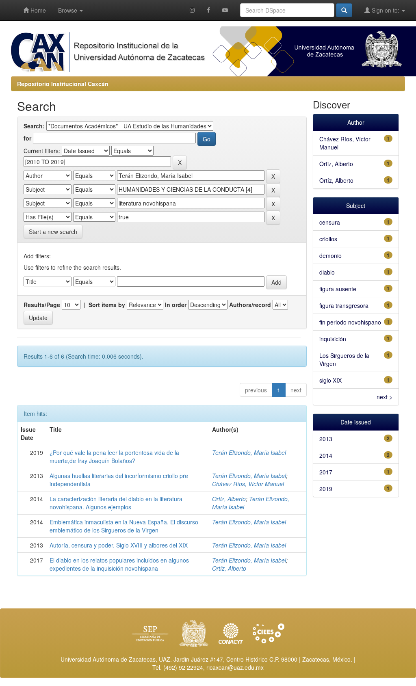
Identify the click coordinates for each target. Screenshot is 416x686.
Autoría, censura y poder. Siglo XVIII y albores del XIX (119, 545)
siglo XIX (330, 380)
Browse (68, 10)
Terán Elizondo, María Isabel (249, 452)
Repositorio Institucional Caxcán (62, 84)
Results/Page (42, 305)
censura (329, 222)
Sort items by (107, 305)
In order (175, 305)
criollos (328, 239)
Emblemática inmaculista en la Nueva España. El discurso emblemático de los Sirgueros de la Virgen (124, 526)
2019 (325, 489)
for (27, 138)
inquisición (332, 339)
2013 (325, 439)
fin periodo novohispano (350, 322)
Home (37, 10)
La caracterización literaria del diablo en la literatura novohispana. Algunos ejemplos (116, 503)
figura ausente (337, 289)
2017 (325, 472)
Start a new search (53, 231)
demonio (330, 255)
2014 (325, 455)
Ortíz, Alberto (229, 568)
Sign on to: (385, 10)
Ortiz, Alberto (229, 499)
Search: (34, 126)
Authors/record (250, 305)
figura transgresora (343, 305)
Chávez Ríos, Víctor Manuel (248, 484)
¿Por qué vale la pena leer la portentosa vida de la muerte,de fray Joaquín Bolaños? (114, 456)
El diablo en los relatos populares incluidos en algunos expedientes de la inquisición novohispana (119, 564)
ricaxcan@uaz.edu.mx (235, 667)
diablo (327, 272)
